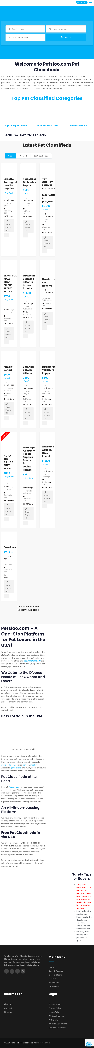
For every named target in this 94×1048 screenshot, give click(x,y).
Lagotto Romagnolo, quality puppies (11, 183)
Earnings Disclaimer (57, 1027)
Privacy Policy (55, 1008)
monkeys (34, 765)
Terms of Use (55, 1004)
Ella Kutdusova (27, 307)
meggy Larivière (8, 389)
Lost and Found (41, 156)
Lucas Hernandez (46, 392)
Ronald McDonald (27, 492)
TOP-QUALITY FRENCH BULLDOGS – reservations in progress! (50, 190)
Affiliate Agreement (58, 1023)
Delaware (8, 569)
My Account (54, 986)
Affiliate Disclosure (57, 1016)
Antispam (53, 1020)
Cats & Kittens (55, 975)
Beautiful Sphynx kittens (28, 370)
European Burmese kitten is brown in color (29, 282)
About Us (8, 1004)
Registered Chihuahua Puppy (30, 182)
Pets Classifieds (25, 1042)
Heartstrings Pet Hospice (47, 299)
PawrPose (10, 547)
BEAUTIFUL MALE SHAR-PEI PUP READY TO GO (10, 283)
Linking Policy (54, 1012)
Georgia (48, 303)
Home (51, 967)
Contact (8, 1008)
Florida (9, 393)
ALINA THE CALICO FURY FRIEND (8, 462)
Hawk (9, 489)
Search (67, 37)
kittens (12, 765)
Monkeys (53, 978)
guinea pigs (15, 767)
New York (26, 313)
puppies (5, 765)
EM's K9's (10, 313)
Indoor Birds (54, 982)
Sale (10, 156)
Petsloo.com (14, 787)
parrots (26, 765)
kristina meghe (27, 392)
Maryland (8, 318)
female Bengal (8, 368)
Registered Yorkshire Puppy (49, 370)
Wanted (23, 156)
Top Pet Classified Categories (47, 98)
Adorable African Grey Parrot (48, 451)
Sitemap (8, 1012)
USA (5, 213)
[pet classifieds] (23, 733)
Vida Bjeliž (7, 204)
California (27, 211)
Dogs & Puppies (56, 971)
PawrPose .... (9, 564)
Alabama (7, 211)
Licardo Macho (27, 204)
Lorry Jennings (46, 475)
